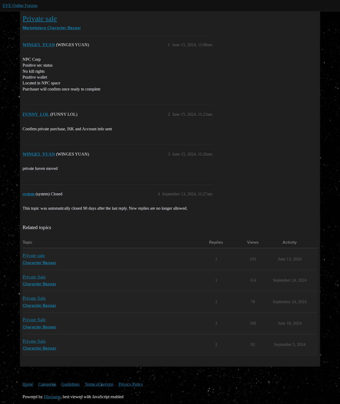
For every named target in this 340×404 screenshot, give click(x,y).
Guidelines (70, 384)
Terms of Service (99, 384)
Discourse (52, 396)
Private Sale (34, 277)
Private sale (40, 18)
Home (28, 384)
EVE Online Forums (20, 5)
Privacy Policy (130, 384)
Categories (47, 384)
